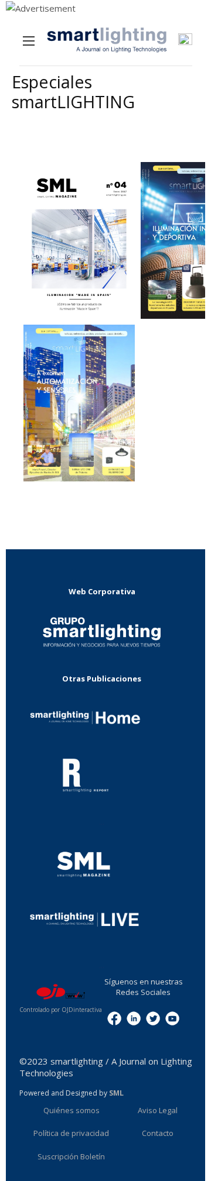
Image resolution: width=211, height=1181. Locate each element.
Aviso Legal (158, 1110)
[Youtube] (172, 1017)
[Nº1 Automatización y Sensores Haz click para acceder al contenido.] (79, 403)
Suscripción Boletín (71, 1156)
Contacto (157, 1133)
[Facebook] (114, 1017)
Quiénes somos (71, 1110)
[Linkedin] (133, 1017)
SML (116, 1093)
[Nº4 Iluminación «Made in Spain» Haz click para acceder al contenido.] (79, 240)
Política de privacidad (71, 1133)
